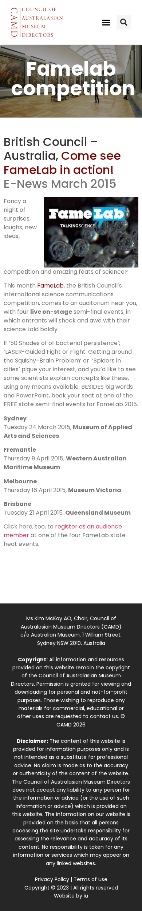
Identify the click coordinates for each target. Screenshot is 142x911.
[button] (106, 22)
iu (86, 895)
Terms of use (90, 879)
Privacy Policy (52, 879)
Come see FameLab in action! (62, 162)
